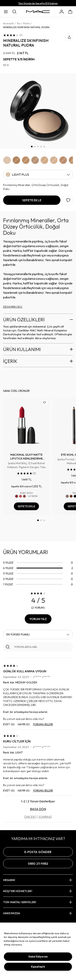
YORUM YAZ (38, 619)
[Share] (69, 37)
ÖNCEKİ (30, 817)
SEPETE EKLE (26, 506)
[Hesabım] (61, 11)
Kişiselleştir (38, 966)
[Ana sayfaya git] (38, 11)
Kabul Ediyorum (38, 956)
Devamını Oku (12, 306)
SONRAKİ (45, 817)
